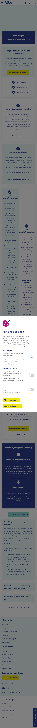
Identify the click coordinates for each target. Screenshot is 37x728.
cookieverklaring (19, 346)
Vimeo (5, 390)
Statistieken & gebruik (10, 369)
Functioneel (7, 387)
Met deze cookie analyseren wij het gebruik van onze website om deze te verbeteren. (13, 380)
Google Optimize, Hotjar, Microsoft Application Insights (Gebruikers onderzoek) (13, 373)
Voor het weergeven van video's (11, 392)
